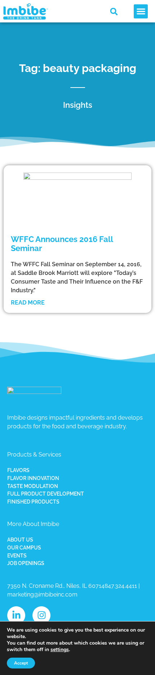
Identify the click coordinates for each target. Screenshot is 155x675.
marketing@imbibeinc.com (42, 594)
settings (59, 649)
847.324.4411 (121, 585)
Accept (21, 663)
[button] (114, 11)
